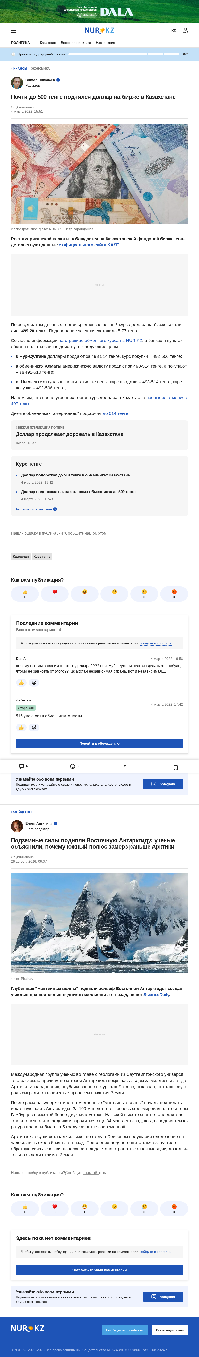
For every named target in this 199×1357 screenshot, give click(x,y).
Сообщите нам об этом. (86, 533)
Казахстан (48, 43)
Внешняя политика (76, 43)
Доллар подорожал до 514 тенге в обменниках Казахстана (75, 475)
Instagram (167, 784)
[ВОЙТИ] (186, 31)
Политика (20, 43)
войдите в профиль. (156, 643)
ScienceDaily (156, 994)
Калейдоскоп (22, 812)
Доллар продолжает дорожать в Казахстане (70, 434)
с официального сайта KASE (89, 245)
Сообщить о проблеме (125, 1330)
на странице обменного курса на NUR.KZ (100, 340)
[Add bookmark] (176, 768)
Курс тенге (42, 556)
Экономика (40, 68)
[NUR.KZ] (99, 30)
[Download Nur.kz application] (99, 11)
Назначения (105, 43)
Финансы (19, 68)
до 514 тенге (115, 413)
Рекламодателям (170, 1330)
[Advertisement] (99, 284)
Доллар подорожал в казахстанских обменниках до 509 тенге (78, 492)
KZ (173, 31)
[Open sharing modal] (125, 766)
